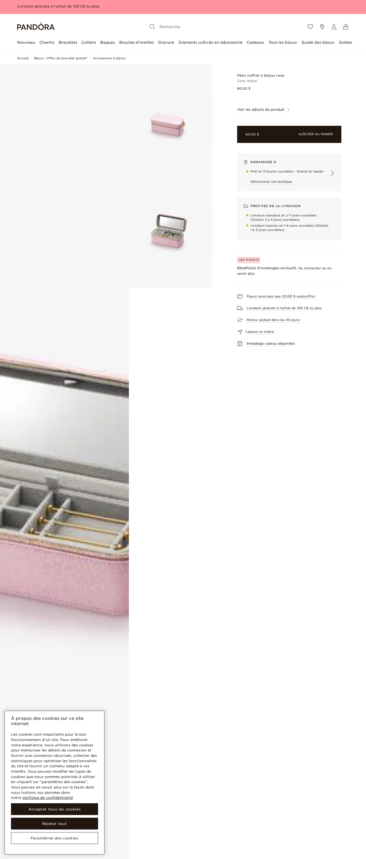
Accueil (23, 58)
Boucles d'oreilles (136, 42)
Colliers (88, 42)
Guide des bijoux (318, 42)
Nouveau (26, 42)
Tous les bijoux (282, 42)
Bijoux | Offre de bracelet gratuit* (61, 58)
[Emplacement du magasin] (322, 27)
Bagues (107, 42)
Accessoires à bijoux (109, 58)
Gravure (166, 42)
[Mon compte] (334, 27)
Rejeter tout (54, 823)
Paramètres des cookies (54, 838)
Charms (46, 42)
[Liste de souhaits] (310, 27)
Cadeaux (255, 42)
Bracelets (68, 42)
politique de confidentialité (48, 797)
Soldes (345, 42)
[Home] (36, 27)
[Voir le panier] (346, 27)
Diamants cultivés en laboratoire (210, 42)
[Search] (152, 27)
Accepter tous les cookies (54, 809)
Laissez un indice (260, 332)
